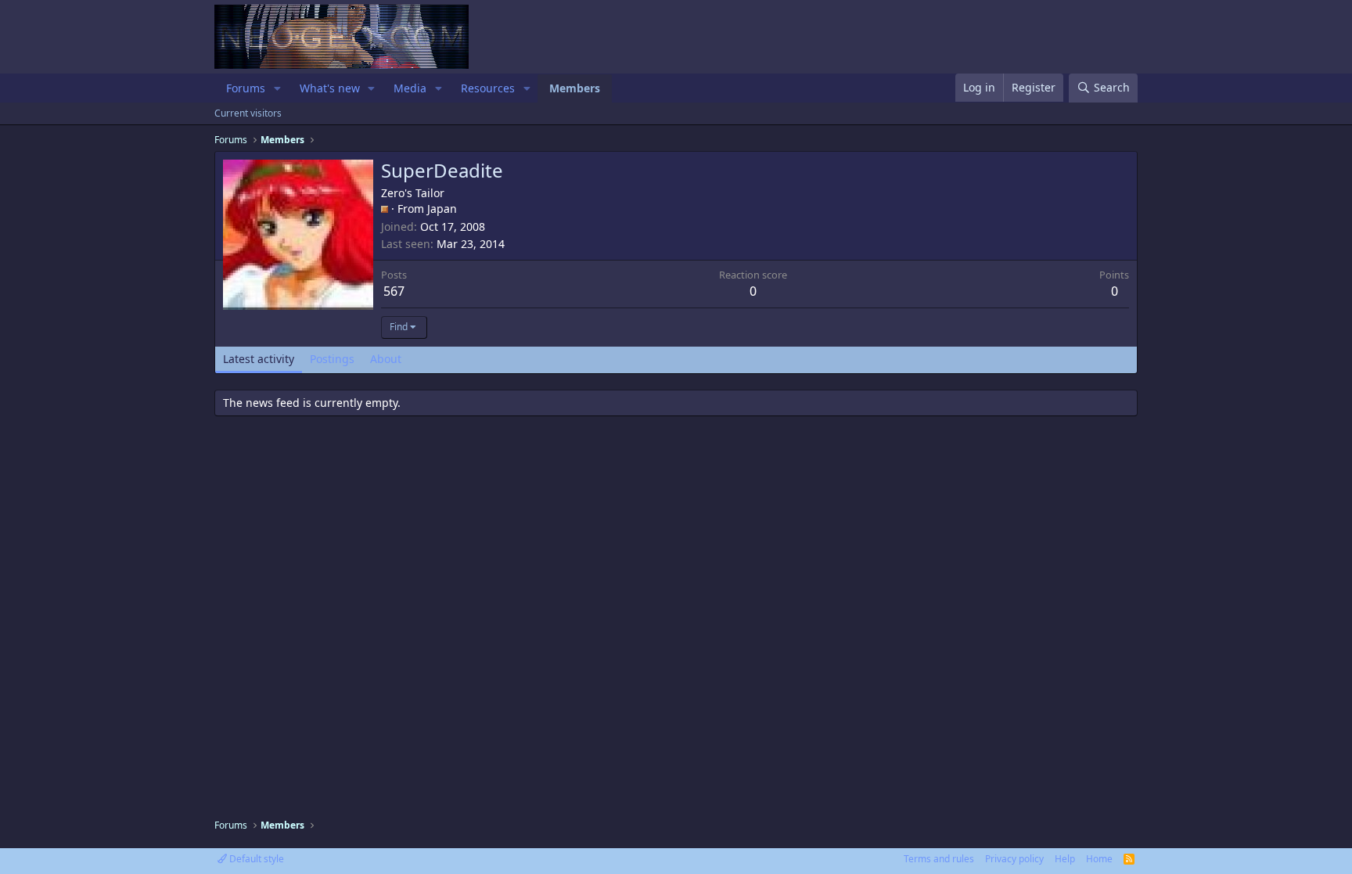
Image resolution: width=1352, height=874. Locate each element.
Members (574, 88)
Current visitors (248, 113)
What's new (330, 88)
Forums (245, 88)
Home (1099, 858)
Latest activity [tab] (258, 358)
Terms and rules (939, 858)
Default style (255, 858)
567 (394, 291)
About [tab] (385, 358)
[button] (277, 88)
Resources (488, 88)
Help (1065, 858)
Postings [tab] (332, 358)
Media (410, 88)
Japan (442, 208)
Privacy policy (1014, 858)
